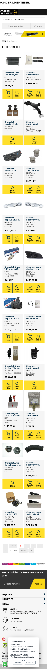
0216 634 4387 (16, 621)
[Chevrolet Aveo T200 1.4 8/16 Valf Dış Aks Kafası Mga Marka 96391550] (12, 400)
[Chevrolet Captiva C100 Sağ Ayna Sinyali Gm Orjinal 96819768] (34, 205)
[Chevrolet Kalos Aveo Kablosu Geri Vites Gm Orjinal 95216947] (34, 304)
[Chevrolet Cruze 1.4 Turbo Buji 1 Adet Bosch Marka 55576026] (12, 254)
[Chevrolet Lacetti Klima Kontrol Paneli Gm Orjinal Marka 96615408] (12, 155)
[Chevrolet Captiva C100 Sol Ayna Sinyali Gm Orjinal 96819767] (12, 205)
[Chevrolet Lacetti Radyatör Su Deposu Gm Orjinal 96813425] (34, 155)
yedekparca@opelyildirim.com (22, 629)
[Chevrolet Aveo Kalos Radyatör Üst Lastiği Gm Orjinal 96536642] (12, 450)
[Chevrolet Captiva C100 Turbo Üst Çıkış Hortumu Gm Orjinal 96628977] (34, 450)
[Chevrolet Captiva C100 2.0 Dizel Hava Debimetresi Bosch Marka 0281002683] (12, 304)
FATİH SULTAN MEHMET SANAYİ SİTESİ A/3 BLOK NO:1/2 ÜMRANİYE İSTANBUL (26, 612)
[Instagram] (4, 639)
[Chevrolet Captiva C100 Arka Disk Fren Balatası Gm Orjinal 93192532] (34, 60)
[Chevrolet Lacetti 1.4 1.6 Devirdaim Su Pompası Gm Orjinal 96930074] (12, 109)
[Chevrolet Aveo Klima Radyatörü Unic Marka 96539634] (12, 60)
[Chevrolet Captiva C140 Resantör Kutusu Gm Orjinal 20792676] (34, 353)
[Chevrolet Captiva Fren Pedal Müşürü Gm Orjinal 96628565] (34, 400)
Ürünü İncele (17, 96)
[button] (38, 26)
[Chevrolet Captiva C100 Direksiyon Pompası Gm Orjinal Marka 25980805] (12, 499)
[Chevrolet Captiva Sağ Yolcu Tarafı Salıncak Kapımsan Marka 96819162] (34, 109)
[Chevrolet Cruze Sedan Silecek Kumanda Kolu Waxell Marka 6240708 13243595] (34, 499)
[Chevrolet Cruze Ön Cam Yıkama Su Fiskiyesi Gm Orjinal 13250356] (12, 353)
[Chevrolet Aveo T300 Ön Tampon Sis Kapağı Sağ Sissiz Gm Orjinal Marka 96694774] (34, 254)
